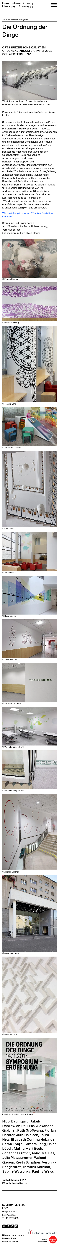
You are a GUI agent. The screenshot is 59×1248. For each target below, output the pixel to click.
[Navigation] (54, 5)
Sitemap (6, 1235)
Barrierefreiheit (10, 1242)
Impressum (17, 1235)
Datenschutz (9, 1238)
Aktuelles (6, 20)
